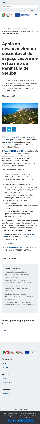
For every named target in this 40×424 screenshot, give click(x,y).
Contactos (6, 394)
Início (4, 29)
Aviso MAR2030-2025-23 (13, 151)
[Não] (37, 418)
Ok (9, 421)
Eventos (5, 331)
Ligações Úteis (7, 382)
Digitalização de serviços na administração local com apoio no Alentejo (18, 288)
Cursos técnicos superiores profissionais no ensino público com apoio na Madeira (19, 274)
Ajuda (4, 378)
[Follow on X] (24, 10)
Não (14, 421)
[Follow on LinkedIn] (28, 10)
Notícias (5, 367)
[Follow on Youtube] (32, 10)
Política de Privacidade (25, 421)
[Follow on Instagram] (36, 10)
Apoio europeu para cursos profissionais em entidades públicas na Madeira (19, 296)
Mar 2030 (15, 137)
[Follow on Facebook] (20, 10)
